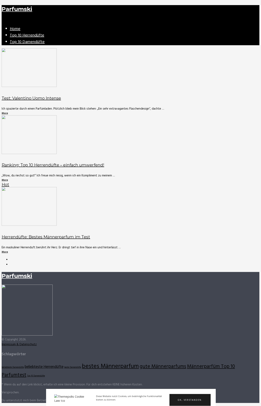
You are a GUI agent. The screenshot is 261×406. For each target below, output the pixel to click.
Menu (5, 20)
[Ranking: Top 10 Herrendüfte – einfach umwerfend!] (130, 135)
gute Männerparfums (163, 367)
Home (15, 29)
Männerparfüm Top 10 (211, 367)
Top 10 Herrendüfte (27, 35)
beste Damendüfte (72, 367)
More (5, 113)
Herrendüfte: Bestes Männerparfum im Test (46, 236)
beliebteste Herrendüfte (44, 367)
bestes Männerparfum (110, 366)
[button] (190, 400)
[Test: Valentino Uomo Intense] (130, 68)
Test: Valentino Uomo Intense (31, 98)
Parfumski (17, 9)
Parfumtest (14, 375)
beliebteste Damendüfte (13, 367)
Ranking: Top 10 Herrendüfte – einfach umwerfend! (53, 165)
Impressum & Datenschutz (19, 344)
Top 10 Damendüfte (27, 42)
